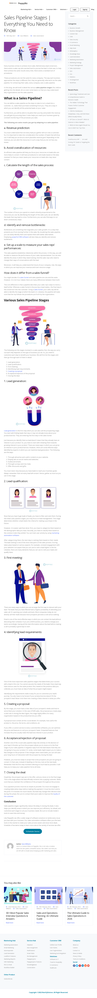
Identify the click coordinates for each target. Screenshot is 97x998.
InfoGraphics (73, 51)
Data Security (74, 39)
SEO (71, 71)
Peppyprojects (31, 959)
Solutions (63, 9)
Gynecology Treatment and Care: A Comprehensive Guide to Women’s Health (79, 97)
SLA (71, 74)
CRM (71, 37)
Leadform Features (10, 956)
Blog (92, 9)
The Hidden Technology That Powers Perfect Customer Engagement (78, 105)
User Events (53, 948)
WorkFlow (73, 83)
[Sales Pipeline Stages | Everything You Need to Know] (32, 51)
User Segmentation (56, 950)
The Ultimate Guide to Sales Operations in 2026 (78, 915)
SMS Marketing (8, 962)
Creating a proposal (15, 371)
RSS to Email (8, 965)
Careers (75, 948)
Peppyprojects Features (34, 962)
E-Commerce (74, 42)
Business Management (77, 31)
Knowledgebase (32, 965)
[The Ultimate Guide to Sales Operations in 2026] (79, 895)
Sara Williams (24, 36)
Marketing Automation (77, 60)
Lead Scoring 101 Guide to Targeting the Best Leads (79, 142)
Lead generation (10, 431)
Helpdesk (30, 945)
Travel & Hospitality (56, 962)
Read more (9, 923)
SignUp (85, 9)
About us (75, 945)
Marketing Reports (9, 959)
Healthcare (53, 968)
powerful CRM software (20, 237)
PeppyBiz (22, 3)
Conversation (31, 967)
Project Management (76, 65)
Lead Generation (75, 57)
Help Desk (73, 48)
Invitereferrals (8, 979)
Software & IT (54, 959)
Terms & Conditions (79, 959)
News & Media (77, 953)
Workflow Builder (9, 967)
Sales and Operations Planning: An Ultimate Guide (47, 915)
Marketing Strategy (75, 62)
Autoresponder (8, 950)
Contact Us (76, 950)
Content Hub (73, 34)
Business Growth (75, 28)
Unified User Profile (56, 945)
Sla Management (32, 956)
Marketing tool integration (58, 953)
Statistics (72, 77)
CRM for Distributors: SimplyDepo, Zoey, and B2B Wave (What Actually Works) (78, 114)
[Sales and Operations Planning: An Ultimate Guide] (48, 895)
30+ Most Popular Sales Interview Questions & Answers (17, 915)
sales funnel (24, 277)
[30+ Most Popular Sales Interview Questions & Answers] (18, 895)
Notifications (31, 950)
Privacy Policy (77, 956)
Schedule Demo (32, 831)
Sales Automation (38, 36)
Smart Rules (30, 953)
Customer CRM (51, 9)
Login (74, 9)
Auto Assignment (32, 948)
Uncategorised (74, 80)
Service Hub (38, 9)
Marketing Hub (26, 9)
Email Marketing (75, 45)
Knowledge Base (75, 54)
